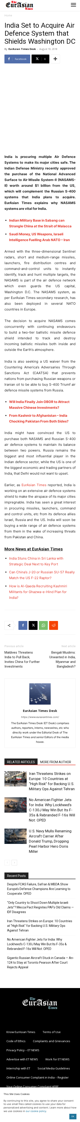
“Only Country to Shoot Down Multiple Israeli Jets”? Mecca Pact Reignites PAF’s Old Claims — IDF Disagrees (40, 907)
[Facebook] (22, 625)
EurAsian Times (34, 485)
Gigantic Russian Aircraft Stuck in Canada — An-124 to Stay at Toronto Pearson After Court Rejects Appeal (40, 962)
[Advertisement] (40, 109)
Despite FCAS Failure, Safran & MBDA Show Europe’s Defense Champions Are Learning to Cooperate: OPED (38, 888)
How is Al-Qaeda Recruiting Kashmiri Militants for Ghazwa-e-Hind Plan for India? (38, 592)
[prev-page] (7, 862)
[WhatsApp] (43, 625)
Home (8, 15)
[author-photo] (40, 704)
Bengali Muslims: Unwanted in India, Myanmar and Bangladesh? (62, 659)
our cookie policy (36, 1111)
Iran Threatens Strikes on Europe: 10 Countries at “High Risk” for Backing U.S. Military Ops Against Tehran (39, 925)
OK (72, 1116)
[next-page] (14, 862)
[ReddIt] (53, 625)
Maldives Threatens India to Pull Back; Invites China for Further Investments (22, 659)
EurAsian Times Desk (22, 49)
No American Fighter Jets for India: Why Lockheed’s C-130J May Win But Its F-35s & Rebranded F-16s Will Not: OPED (52, 810)
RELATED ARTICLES (21, 762)
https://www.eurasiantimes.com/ (40, 717)
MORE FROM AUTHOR (55, 762)
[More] (55, 59)
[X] (33, 625)
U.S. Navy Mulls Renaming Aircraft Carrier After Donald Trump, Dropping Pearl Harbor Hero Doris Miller (50, 841)
